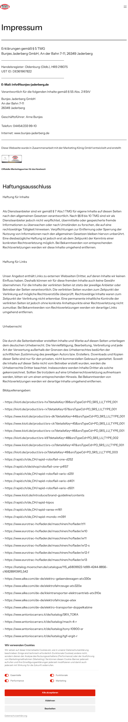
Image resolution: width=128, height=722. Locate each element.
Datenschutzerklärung (16, 715)
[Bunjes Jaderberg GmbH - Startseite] (5, 6)
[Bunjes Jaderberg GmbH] (11, 158)
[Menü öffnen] (126, 6)
